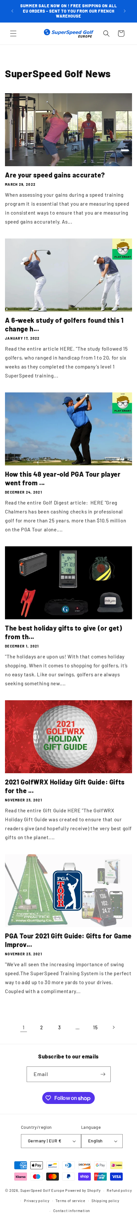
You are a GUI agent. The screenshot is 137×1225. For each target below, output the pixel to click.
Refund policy (119, 1190)
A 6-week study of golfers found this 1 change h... (64, 324)
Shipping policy (105, 1200)
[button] (13, 33)
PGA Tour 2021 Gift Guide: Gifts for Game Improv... (68, 940)
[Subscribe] (103, 1074)
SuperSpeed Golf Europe (42, 1190)
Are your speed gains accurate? (55, 175)
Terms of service (70, 1200)
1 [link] (24, 1027)
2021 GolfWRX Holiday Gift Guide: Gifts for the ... (65, 786)
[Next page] (113, 1027)
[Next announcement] (124, 11)
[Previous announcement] (12, 11)
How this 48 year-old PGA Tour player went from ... (63, 478)
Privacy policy (37, 1200)
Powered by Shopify (83, 1190)
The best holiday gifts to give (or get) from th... (63, 632)
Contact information (71, 1210)
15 (95, 1027)
